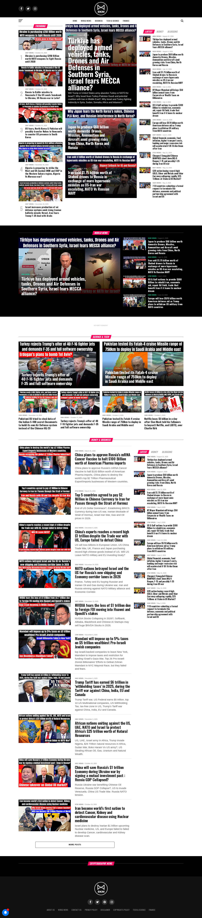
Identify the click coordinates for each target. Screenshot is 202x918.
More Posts (75, 845)
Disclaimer (105, 909)
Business (99, 20)
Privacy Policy (91, 909)
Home (75, 20)
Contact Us (76, 909)
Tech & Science (112, 20)
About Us (51, 909)
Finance (126, 20)
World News (86, 20)
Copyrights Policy (121, 909)
